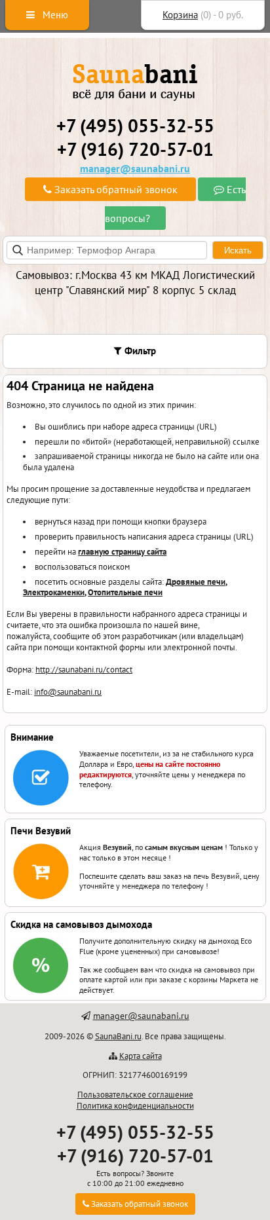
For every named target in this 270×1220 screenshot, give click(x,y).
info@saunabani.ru (68, 691)
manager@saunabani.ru (135, 168)
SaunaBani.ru (118, 1036)
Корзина (180, 15)
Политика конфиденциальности (135, 1105)
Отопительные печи (125, 592)
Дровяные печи (195, 581)
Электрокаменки (54, 592)
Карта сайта (140, 1056)
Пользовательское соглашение (135, 1094)
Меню (54, 15)
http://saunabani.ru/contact (83, 669)
